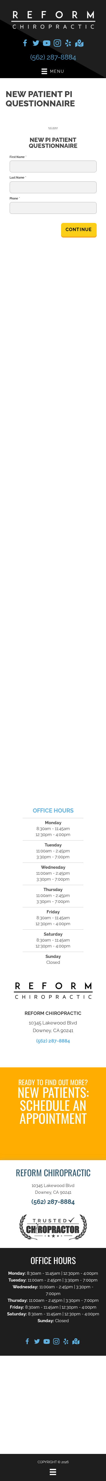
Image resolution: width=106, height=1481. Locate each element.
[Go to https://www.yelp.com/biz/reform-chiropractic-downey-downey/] (68, 44)
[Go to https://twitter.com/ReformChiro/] (36, 44)
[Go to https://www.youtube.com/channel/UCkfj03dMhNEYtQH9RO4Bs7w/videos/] (46, 44)
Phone (15, 198)
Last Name (18, 177)
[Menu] (53, 1472)
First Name (18, 157)
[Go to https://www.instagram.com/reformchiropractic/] (57, 44)
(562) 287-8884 (53, 57)
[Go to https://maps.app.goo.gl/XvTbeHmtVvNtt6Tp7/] (79, 44)
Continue (79, 229)
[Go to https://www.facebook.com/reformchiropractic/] (25, 44)
